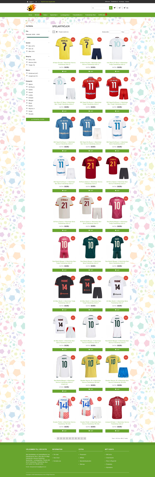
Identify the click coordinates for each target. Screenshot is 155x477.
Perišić (30, 111)
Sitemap (82, 464)
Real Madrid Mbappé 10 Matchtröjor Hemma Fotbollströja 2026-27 (90, 341)
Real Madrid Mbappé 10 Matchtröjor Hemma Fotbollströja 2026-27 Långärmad (64, 382)
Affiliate (82, 458)
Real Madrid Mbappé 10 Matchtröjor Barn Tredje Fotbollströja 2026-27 (64, 262)
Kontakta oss (57, 461)
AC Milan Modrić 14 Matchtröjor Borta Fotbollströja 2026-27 (117, 302)
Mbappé (31, 100)
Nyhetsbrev (109, 467)
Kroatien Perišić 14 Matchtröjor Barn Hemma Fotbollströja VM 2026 (90, 423)
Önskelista (109, 464)
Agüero (31, 84)
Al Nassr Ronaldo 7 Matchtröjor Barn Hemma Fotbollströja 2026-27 (90, 63)
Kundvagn (121, 1)
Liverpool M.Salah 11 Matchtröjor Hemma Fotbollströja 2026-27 (117, 423)
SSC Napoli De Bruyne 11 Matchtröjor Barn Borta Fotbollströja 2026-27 (64, 182)
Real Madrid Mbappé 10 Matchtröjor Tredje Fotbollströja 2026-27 (117, 222)
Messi (30, 103)
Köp (65, 71)
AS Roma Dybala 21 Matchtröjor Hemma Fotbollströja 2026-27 (90, 182)
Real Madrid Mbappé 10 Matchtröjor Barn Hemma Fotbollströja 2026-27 (117, 341)
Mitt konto (107, 1)
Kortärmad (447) (33, 73)
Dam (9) (31, 49)
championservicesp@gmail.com (38, 467)
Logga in (31, 2)
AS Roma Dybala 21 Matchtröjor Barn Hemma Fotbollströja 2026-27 (117, 182)
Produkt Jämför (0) (63, 32)
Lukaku (31, 95)
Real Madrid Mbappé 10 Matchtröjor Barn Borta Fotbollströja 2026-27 (117, 262)
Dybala (31, 90)
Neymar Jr (32, 108)
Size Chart (56, 458)
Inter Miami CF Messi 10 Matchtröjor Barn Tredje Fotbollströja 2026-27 (64, 103)
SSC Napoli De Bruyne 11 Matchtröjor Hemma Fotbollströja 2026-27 (64, 143)
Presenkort (83, 454)
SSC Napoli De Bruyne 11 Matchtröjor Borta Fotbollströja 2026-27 (117, 143)
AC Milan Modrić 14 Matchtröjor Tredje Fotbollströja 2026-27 (64, 302)
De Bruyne (32, 87)
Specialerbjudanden (85, 461)
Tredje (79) (32, 65)
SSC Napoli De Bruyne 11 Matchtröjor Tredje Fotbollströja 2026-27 (90, 103)
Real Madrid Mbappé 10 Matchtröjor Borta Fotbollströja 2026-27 (90, 262)
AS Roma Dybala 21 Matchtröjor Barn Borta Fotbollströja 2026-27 (90, 222)
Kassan (127, 1)
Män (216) (32, 51)
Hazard (31, 92)
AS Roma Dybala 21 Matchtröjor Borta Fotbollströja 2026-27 (64, 222)
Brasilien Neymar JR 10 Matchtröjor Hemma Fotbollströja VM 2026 (91, 381)
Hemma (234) (33, 62)
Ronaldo (31, 114)
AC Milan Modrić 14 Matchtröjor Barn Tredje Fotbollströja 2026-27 (90, 302)
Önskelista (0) (114, 1)
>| (84, 438)
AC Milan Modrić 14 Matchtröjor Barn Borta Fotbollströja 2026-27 (64, 341)
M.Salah (31, 98)
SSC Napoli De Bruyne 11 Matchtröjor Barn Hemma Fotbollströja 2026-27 (90, 143)
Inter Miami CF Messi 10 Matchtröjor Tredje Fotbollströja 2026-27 (117, 63)
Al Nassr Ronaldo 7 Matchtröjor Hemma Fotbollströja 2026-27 (64, 63)
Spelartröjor (31, 20)
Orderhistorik (110, 458)
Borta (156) (32, 59)
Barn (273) (32, 46)
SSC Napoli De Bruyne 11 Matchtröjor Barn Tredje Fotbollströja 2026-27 (117, 103)
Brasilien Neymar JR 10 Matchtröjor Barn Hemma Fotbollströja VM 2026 (117, 381)
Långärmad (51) (33, 76)
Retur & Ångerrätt (111, 461)
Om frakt (56, 454)
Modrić (30, 106)
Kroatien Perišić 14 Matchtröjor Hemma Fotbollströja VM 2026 (64, 423)
